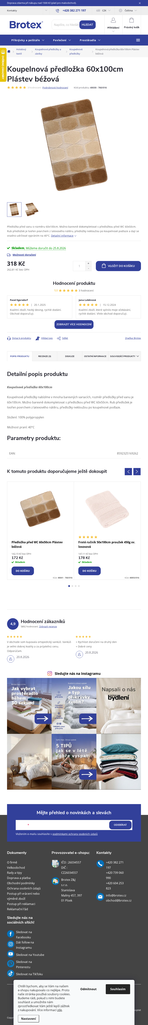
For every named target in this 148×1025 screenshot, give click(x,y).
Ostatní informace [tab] (95, 356)
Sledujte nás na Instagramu (78, 673)
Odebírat (120, 825)
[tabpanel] (40, 531)
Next (137, 471)
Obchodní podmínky (21, 883)
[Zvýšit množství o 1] (88, 263)
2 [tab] (72, 586)
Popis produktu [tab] (19, 356)
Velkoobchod (16, 868)
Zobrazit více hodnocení (74, 324)
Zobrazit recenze (48, 626)
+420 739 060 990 (115, 875)
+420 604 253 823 (115, 885)
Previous (128, 471)
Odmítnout (88, 989)
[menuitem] (28, 40)
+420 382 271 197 (115, 865)
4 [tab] (79, 586)
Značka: (133, 338)
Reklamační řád (17, 909)
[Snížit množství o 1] (88, 268)
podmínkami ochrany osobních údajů (75, 834)
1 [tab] (69, 586)
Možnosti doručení (24, 254)
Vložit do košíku (121, 266)
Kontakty (12, 10)
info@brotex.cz (116, 895)
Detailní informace (62, 235)
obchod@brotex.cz (118, 900)
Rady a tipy (14, 873)
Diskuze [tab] (69, 356)
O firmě (12, 862)
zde (59, 1010)
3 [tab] (76, 586)
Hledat (87, 25)
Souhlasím (118, 989)
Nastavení (28, 1019)
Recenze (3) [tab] (44, 356)
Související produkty (122, 356)
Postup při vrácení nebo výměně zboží (23, 896)
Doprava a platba (19, 878)
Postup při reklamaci (21, 904)
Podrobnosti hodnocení (55, 87)
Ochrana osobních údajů (24, 888)
